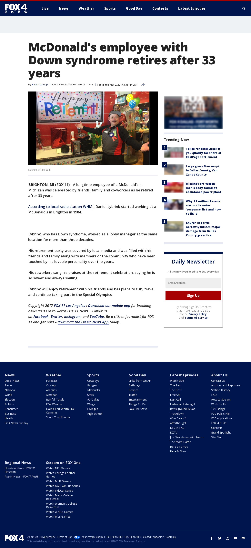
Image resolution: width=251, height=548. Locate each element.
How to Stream (221, 399)
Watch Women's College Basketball (61, 505)
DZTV (173, 432)
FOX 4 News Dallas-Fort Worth (68, 84)
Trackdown (177, 413)
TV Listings (218, 409)
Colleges (92, 409)
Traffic (133, 395)
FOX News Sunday (16, 423)
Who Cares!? (178, 418)
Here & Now (178, 451)
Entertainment (138, 399)
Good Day (137, 375)
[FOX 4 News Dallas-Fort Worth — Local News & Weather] (18, 8)
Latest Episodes (184, 375)
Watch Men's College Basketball (59, 497)
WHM (87, 206)
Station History (220, 390)
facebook (212, 538)
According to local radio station (55, 206)
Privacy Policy (197, 314)
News (10, 375)
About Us (219, 375)
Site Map (216, 437)
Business (10, 413)
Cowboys (93, 380)
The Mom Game (180, 442)
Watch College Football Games (60, 474)
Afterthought (178, 423)
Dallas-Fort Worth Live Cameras (60, 410)
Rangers (92, 385)
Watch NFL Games (58, 468)
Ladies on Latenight (182, 404)
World (8, 395)
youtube (235, 538)
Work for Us (218, 404)
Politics (9, 404)
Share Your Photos (58, 417)
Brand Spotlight (221, 432)
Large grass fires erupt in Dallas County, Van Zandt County (203, 170)
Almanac (51, 395)
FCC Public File (220, 413)
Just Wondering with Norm (187, 437)
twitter (219, 538)
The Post (176, 390)
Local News (12, 380)
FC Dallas (93, 399)
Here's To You (179, 446)
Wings (91, 404)
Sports (93, 375)
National (10, 390)
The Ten (175, 385)
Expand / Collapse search (244, 8)
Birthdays (135, 385)
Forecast (51, 380)
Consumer (11, 409)
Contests (217, 428)
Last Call (175, 399)
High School (94, 413)
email (243, 538)
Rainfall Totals (55, 399)
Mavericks (93, 390)
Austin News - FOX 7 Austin (22, 476)
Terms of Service (196, 317)
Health (9, 418)
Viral (90, 84)
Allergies (51, 390)
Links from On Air (140, 380)
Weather (53, 375)
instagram (227, 538)
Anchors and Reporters (225, 385)
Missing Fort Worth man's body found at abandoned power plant (203, 188)
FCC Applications (221, 418)
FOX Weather (54, 404)
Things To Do (137, 404)
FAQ (214, 395)
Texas (8, 385)
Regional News (18, 462)
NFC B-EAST (178, 428)
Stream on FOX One (63, 462)
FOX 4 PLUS (218, 423)
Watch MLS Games (58, 516)
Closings (51, 385)
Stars (90, 395)
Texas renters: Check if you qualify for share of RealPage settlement (203, 153)
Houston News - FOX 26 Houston (20, 470)
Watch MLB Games (58, 481)
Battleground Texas (182, 409)
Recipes (133, 390)
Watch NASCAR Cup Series (63, 486)
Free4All (175, 395)
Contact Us (218, 380)
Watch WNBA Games (59, 512)
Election (10, 399)
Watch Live (177, 380)
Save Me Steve (138, 409)
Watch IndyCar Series (59, 490)
